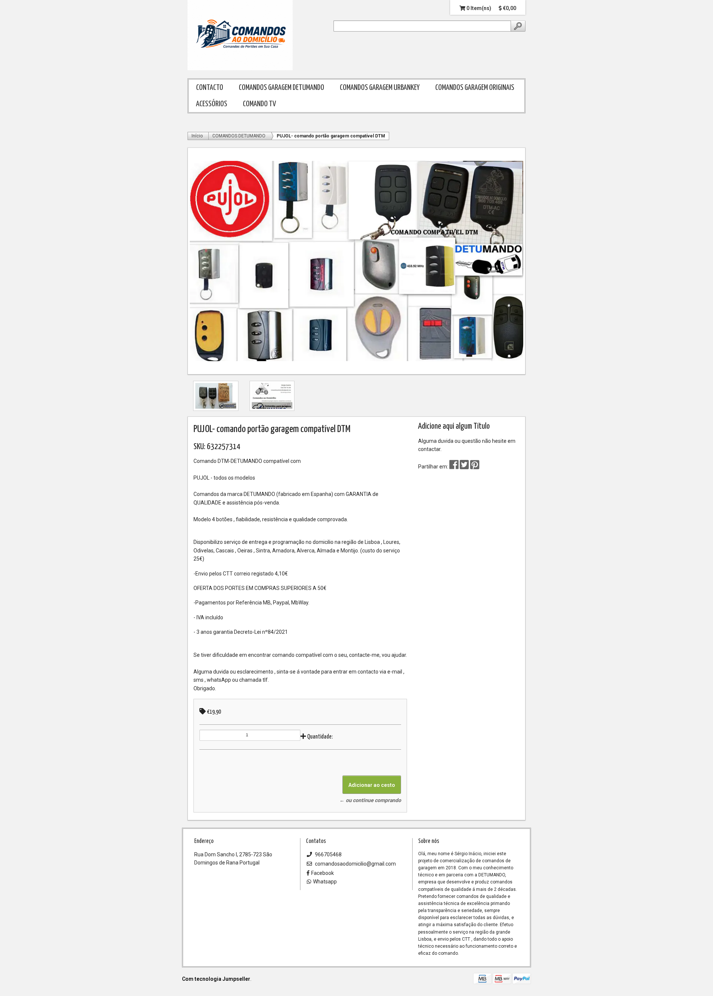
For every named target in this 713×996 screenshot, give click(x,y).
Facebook (322, 873)
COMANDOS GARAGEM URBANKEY (380, 87)
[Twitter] (465, 467)
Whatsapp (325, 882)
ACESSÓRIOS (211, 104)
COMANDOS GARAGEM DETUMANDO (281, 87)
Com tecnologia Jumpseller (216, 979)
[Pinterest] (474, 467)
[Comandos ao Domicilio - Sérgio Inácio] (240, 35)
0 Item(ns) (478, 8)
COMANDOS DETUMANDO (239, 136)
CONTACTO (209, 87)
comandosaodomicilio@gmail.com (355, 864)
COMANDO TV (259, 104)
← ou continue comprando (370, 800)
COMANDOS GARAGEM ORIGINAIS (474, 87)
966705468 (328, 854)
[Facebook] (454, 467)
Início (197, 136)
